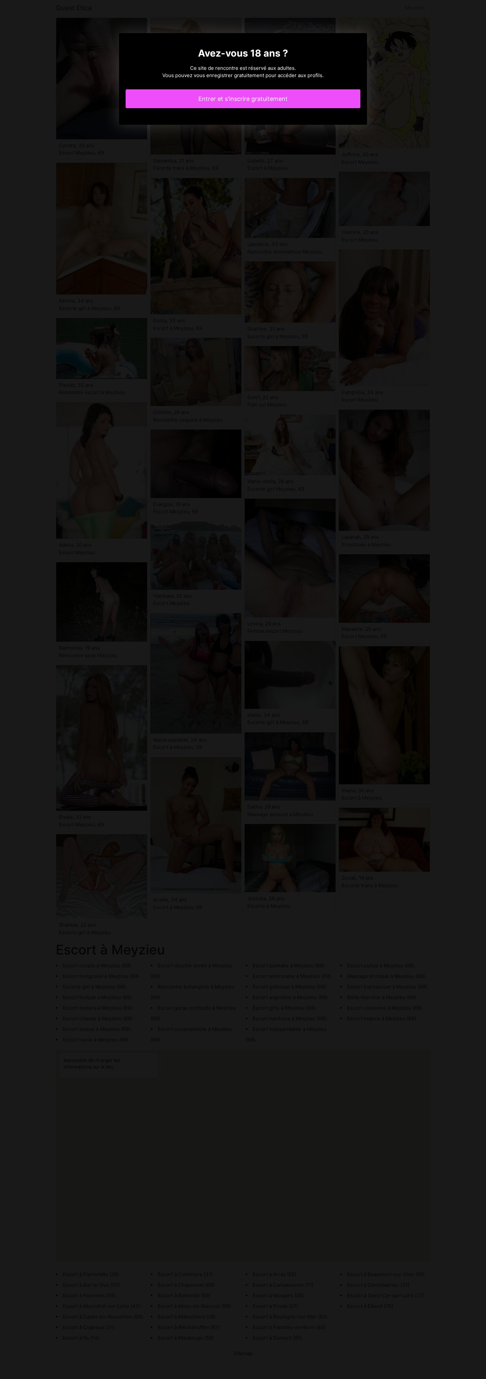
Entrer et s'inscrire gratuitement (243, 98)
